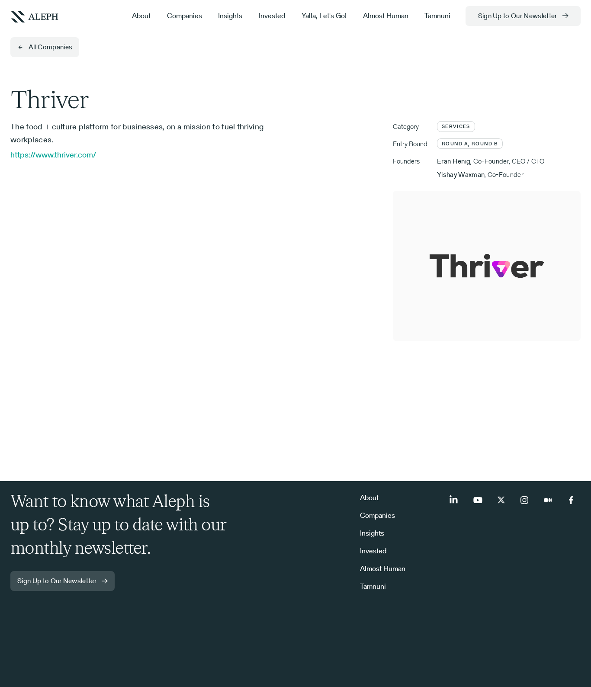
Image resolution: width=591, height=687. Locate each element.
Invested (272, 15)
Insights (230, 15)
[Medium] (547, 500)
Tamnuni (437, 15)
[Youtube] (477, 500)
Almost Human (385, 15)
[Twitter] (501, 500)
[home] (34, 16)
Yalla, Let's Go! (324, 15)
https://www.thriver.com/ (53, 155)
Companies (184, 15)
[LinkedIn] (454, 500)
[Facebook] (571, 500)
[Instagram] (524, 500)
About (141, 15)
